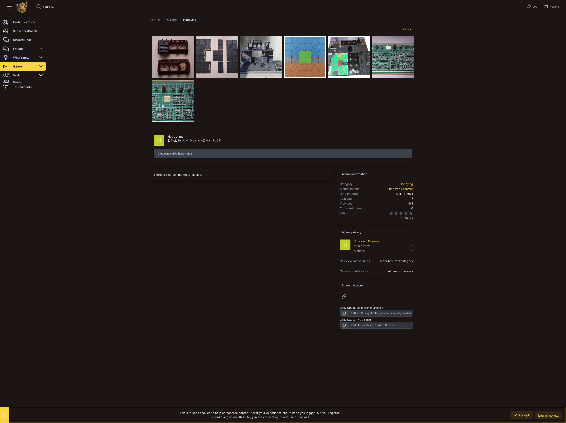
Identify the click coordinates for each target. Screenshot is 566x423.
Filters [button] (405, 29)
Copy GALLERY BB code (355, 319)
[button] (9, 7)
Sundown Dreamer (189, 140)
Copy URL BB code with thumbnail (361, 307)
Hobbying (406, 184)
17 (411, 246)
